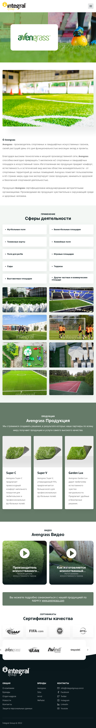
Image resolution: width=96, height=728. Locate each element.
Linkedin (64, 704)
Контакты (7, 704)
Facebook (65, 692)
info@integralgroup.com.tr (72, 688)
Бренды (6, 692)
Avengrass (41, 688)
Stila (39, 692)
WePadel (41, 700)
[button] (88, 650)
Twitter (63, 696)
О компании (8, 688)
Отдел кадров (9, 696)
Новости (6, 700)
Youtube (64, 708)
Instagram (65, 700)
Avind (39, 696)
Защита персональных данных (17, 708)
